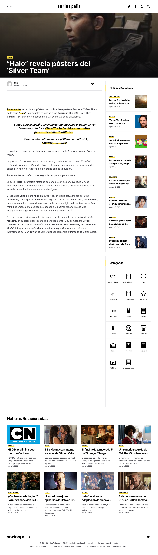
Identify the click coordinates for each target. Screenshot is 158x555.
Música (143, 316)
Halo (22, 113)
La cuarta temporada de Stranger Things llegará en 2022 (120, 163)
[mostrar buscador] (148, 6)
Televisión (143, 351)
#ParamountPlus (78, 128)
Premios (144, 334)
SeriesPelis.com (54, 543)
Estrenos (143, 299)
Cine (143, 282)
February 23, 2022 (54, 143)
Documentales (128, 299)
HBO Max (112, 217)
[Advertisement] (52, 99)
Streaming (128, 351)
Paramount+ (14, 109)
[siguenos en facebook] (135, 6)
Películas (113, 177)
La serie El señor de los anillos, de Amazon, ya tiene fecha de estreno (119, 103)
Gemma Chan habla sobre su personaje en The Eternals (119, 203)
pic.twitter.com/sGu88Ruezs (53, 132)
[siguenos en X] (92, 84)
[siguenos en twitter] (129, 6)
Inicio (9, 6)
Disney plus (113, 299)
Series (10, 57)
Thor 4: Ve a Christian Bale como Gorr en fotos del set (119, 123)
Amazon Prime (114, 96)
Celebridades (128, 282)
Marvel (112, 116)
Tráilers (113, 368)
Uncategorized (128, 368)
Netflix (112, 157)
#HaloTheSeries (56, 128)
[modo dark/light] (142, 6)
